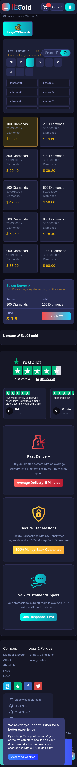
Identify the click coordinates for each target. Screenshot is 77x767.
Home (11, 16)
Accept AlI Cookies (23, 756)
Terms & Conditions (41, 654)
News (6, 676)
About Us (9, 665)
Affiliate (8, 660)
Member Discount (14, 654)
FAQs (6, 670)
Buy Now (56, 316)
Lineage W (23, 16)
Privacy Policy (37, 660)
